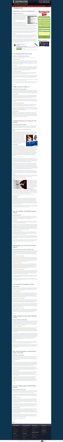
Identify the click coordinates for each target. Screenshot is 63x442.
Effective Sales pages (44, 428)
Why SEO (14, 428)
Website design (33, 433)
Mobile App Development (35, 428)
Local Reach (14, 437)
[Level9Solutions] (21, 2)
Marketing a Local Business (16, 436)
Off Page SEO (23, 437)
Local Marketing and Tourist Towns (22, 53)
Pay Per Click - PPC (24, 436)
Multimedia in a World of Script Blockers (24, 11)
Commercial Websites (34, 437)
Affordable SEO (24, 429)
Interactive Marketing (24, 428)
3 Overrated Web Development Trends (23, 284)
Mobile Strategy (34, 430)
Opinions (14, 208)
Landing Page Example (44, 429)
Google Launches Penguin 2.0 (21, 87)
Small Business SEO (15, 429)
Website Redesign (34, 436)
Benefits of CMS (43, 433)
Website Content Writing (44, 432)
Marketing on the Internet (25, 430)
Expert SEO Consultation (16, 430)
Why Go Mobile (33, 429)
